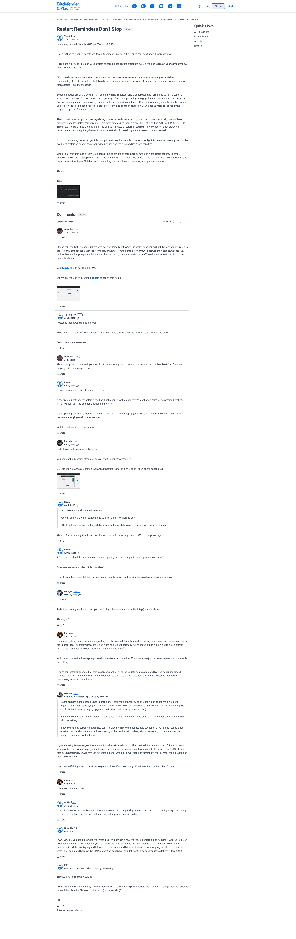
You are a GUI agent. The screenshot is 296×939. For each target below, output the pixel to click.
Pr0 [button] (66, 865)
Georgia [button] (68, 591)
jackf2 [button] (67, 802)
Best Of (198, 45)
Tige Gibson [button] (70, 36)
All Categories (201, 31)
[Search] (208, 6)
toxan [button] (67, 382)
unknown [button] (104, 696)
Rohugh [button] (68, 441)
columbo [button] (68, 229)
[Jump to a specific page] (185, 221)
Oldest (68, 221)
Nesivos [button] (68, 693)
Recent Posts (201, 36)
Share (61, 203)
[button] (60, 38)
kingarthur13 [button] (70, 828)
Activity (198, 41)
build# (65, 268)
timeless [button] (68, 633)
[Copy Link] (78, 39)
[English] (69, 6)
